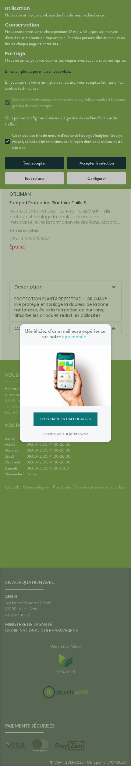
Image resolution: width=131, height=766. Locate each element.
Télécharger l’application (65, 419)
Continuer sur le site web (65, 434)
